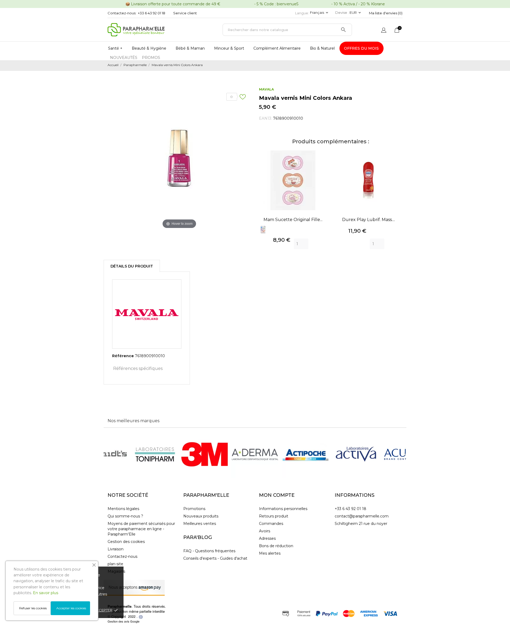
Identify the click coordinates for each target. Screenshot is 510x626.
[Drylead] (141, 616)
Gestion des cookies (126, 541)
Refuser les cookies (33, 608)
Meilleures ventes (199, 523)
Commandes (271, 523)
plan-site (115, 564)
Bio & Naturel (322, 48)
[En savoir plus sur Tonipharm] (154, 454)
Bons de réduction (276, 545)
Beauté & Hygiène (149, 48)
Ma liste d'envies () (385, 13)
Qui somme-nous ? (125, 516)
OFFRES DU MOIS (361, 48)
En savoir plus (45, 592)
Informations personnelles (283, 508)
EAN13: (265, 118)
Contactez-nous (122, 556)
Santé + (115, 48)
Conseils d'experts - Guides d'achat (215, 558)
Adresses (267, 538)
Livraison (116, 549)
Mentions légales (123, 508)
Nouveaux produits (200, 516)
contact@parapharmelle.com (362, 516)
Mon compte (277, 495)
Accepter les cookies (71, 608)
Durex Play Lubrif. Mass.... (368, 219)
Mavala (266, 89)
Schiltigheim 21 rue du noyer (361, 523)
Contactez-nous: (122, 13)
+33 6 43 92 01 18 (151, 13)
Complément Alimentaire (277, 48)
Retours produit (273, 516)
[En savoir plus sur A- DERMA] (255, 454)
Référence (123, 355)
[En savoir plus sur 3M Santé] (204, 454)
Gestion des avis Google (123, 621)
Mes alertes (269, 553)
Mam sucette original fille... (293, 219)
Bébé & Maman (190, 48)
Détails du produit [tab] (131, 266)
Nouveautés (123, 57)
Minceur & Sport (229, 48)
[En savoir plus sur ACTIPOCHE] (305, 454)
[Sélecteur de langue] (383, 30)
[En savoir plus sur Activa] (356, 454)
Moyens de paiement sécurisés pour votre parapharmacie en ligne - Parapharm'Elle (141, 529)
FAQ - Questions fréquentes (209, 551)
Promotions (194, 508)
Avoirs (264, 531)
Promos (151, 57)
